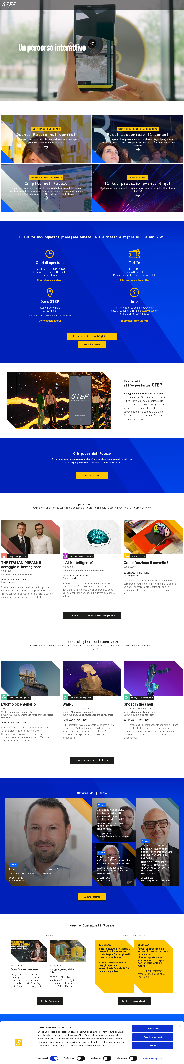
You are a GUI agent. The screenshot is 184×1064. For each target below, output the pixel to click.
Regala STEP (92, 344)
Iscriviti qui (92, 475)
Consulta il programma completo (92, 615)
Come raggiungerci (50, 320)
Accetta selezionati (153, 1037)
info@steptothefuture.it (134, 320)
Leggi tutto (92, 897)
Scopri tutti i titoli (92, 760)
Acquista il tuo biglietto (92, 336)
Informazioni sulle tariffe (134, 280)
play (92, 43)
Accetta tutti (152, 1028)
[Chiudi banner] (180, 1026)
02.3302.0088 (149, 310)
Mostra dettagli (150, 1058)
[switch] (81, 1058)
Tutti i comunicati (134, 1001)
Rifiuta (153, 1045)
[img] (8, 5)
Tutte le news (50, 1001)
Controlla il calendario (49, 280)
